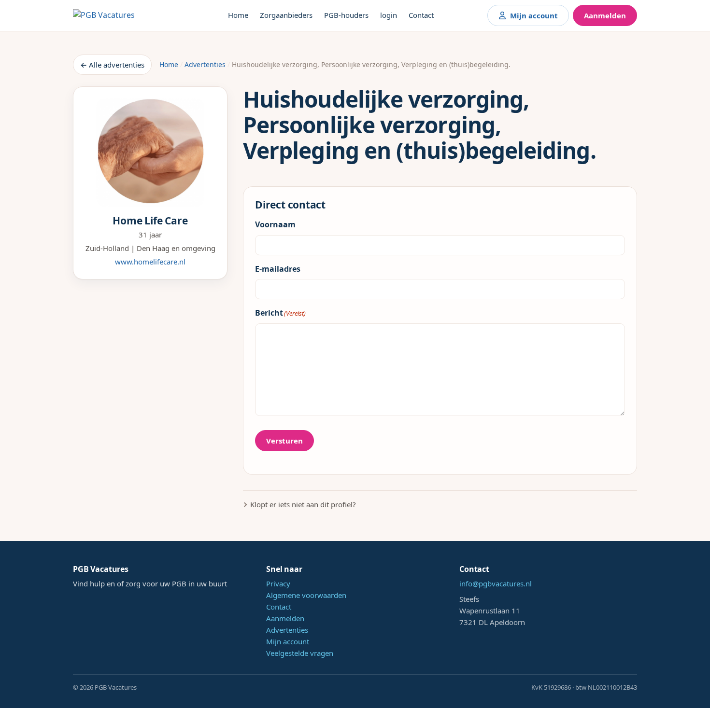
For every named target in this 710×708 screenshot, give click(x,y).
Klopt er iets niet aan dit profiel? (303, 504)
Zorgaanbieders (286, 15)
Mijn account (534, 15)
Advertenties (205, 64)
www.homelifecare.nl (150, 261)
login (388, 15)
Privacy (278, 583)
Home (238, 15)
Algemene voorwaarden (306, 595)
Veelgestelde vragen (299, 653)
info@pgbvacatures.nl (495, 583)
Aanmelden (605, 15)
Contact (421, 15)
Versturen (284, 440)
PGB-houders (346, 15)
